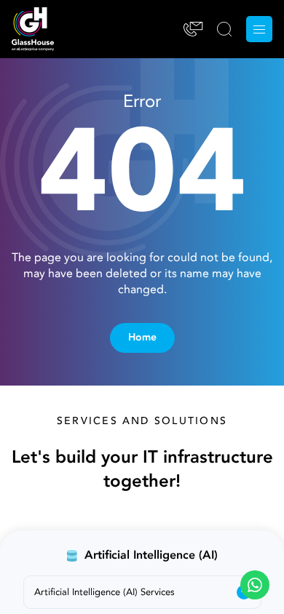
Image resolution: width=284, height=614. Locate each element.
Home (142, 337)
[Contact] (193, 29)
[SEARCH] (224, 29)
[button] (254, 584)
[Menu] (259, 29)
